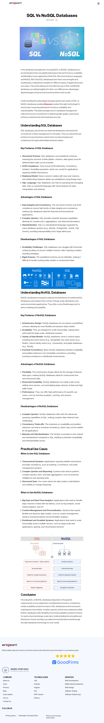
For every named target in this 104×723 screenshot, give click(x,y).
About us (6, 680)
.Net (35, 680)
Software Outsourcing (73, 694)
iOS (35, 691)
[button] (98, 3)
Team (5, 684)
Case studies (7, 694)
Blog (4, 691)
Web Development (71, 680)
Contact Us (7, 701)
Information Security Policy (28, 715)
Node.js (37, 698)
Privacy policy (11, 715)
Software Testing (71, 691)
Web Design (69, 687)
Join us (5, 698)
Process (6, 687)
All (56, 20)
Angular (37, 687)
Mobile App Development (74, 684)
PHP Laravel (38, 694)
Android (37, 684)
